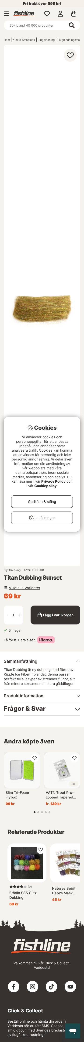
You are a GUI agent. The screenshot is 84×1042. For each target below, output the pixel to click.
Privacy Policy (53, 481)
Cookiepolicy (45, 486)
